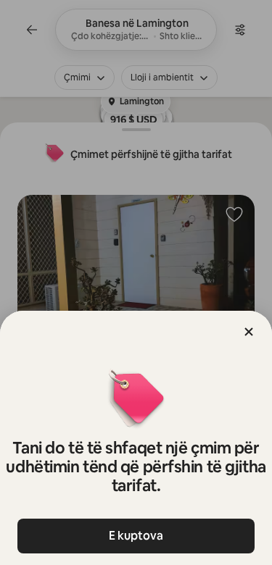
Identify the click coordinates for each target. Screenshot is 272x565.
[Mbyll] (249, 332)
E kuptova (136, 535)
